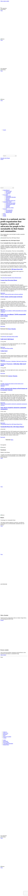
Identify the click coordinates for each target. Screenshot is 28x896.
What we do (5, 733)
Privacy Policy (6, 742)
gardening (21, 294)
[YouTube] (14, 834)
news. (12, 439)
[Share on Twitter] (14, 681)
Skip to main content (5, 1)
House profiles (15, 336)
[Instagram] (14, 816)
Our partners (8, 192)
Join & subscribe (9, 210)
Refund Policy (6, 744)
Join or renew (3, 654)
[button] (1, 7)
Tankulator (8, 205)
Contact (4, 737)
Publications (8, 195)
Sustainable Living (7, 201)
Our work (5, 194)
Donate (8, 158)
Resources (5, 734)
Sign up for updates (7, 736)
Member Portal (9, 212)
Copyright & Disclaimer (8, 743)
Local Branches (9, 211)
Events (4, 214)
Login (4, 740)
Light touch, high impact (7, 339)
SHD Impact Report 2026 (16, 269)
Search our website (10, 207)
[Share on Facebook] (14, 724)
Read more (3, 293)
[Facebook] (14, 789)
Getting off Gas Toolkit (10, 203)
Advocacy (8, 198)
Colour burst (4, 351)
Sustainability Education (11, 197)
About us (5, 731)
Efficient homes (18, 277)
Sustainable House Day (10, 200)
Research (8, 199)
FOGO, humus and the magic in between (11, 296)
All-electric (3, 311)
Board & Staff (9, 191)
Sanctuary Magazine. (12, 375)
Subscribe (3, 158)
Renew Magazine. (12, 328)
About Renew (6, 190)
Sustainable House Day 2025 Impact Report (12, 426)
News (4, 213)
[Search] (15, 155)
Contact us (8, 193)
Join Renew (5, 741)
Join (6, 158)
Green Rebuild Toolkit (10, 204)
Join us (4, 208)
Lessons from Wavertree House (9, 280)
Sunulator (8, 206)
